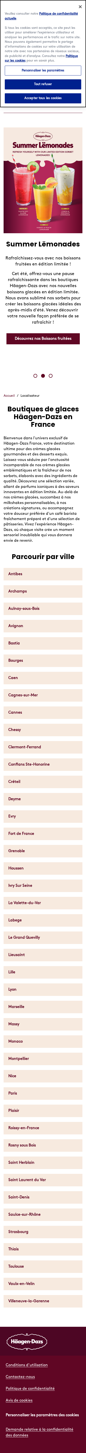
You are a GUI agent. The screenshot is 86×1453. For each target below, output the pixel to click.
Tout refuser (43, 84)
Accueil (9, 395)
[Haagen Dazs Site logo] (27, 1341)
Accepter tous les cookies (43, 98)
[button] (35, 376)
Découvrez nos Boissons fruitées (43, 338)
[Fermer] (80, 6)
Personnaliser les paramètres (43, 70)
